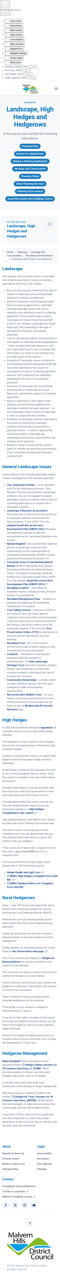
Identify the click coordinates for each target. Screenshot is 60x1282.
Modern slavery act (13, 1163)
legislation (48, 727)
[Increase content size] (35, 66)
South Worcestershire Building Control (30, 198)
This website (44, 1163)
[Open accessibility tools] (5, 4)
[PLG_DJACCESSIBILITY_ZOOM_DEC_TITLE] (30, 66)
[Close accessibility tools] (8, 14)
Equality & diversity (13, 1153)
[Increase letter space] (34, 77)
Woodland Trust (16, 643)
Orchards (12, 654)
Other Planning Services (30, 183)
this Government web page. (30, 951)
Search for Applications (30, 153)
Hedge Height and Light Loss (25, 872)
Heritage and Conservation (30, 168)
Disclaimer (43, 1158)
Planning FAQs (30, 146)
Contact (8, 1179)
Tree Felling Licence (19, 610)
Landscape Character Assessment (27, 510)
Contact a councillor (15, 1191)
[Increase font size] (29, 70)
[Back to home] (30, 89)
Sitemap (41, 1169)
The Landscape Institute (21, 484)
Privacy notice (10, 1158)
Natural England (16, 543)
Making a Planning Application (30, 161)
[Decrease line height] (26, 74)
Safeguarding (10, 1169)
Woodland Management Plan (23, 599)
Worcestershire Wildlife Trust (24, 694)
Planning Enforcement (30, 191)
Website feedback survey (18, 1196)
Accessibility (44, 1153)
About (6, 1146)
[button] (56, 89)
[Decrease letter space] (29, 77)
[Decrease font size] (24, 70)
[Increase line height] (30, 74)
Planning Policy (30, 176)
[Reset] (2, 14)
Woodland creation (18, 587)
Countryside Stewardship (21, 679)
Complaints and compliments (19, 1186)
